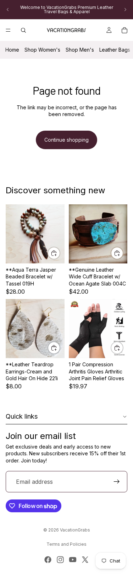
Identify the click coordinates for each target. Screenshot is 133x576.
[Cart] (124, 30)
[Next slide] (125, 9)
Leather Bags (114, 50)
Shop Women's (42, 50)
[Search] (23, 30)
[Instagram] (60, 559)
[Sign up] (116, 482)
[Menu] (8, 30)
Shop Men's (80, 50)
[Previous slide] (8, 9)
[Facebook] (48, 559)
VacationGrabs (75, 530)
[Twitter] (85, 559)
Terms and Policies (66, 544)
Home (12, 50)
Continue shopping (66, 140)
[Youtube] (72, 559)
